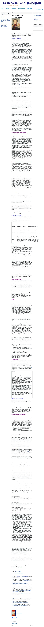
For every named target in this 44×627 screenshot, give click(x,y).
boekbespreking (14, 623)
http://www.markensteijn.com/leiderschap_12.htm (20, 583)
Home (2, 8)
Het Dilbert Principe (24, 593)
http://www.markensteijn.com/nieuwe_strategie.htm (20, 602)
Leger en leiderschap (18, 571)
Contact (8, 9)
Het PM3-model (29, 8)
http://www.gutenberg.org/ (26, 580)
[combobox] (38, 29)
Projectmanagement (21, 8)
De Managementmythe (5, 19)
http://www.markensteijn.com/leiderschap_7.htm (20, 599)
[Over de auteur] (42, 9)
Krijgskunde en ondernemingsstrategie (23, 576)
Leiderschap (7, 8)
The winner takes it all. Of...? (19, 573)
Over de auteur (38, 9)
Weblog (3, 9)
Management (14, 8)
